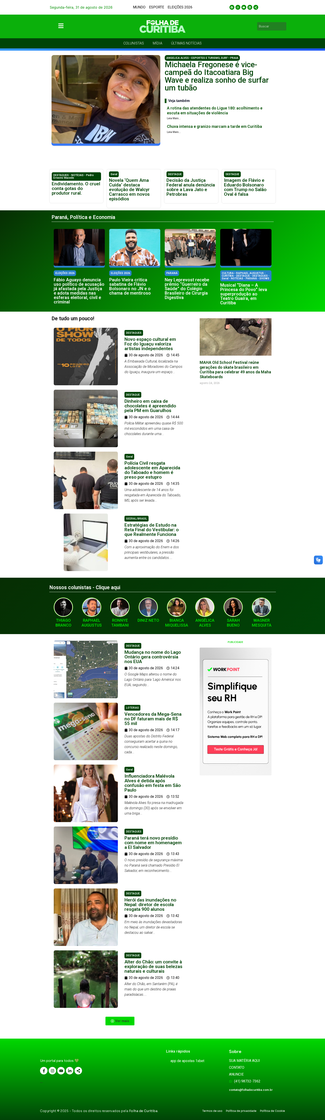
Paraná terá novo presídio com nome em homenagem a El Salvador (153, 842)
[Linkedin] (249, 7)
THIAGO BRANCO (63, 622)
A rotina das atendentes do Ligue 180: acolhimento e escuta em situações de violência (214, 110)
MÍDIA (157, 43)
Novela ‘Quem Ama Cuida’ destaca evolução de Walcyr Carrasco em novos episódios (129, 189)
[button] (119, 1021)
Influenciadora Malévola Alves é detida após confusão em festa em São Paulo (152, 783)
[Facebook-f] (44, 1070)
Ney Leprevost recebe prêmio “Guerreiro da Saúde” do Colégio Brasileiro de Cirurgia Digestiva (187, 288)
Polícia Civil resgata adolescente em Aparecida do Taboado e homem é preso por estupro (152, 470)
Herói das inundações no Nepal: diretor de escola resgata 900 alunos (150, 904)
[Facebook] (231, 7)
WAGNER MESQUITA (261, 622)
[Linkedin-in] (69, 1070)
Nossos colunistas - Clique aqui (84, 588)
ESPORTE (156, 7)
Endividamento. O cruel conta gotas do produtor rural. (76, 188)
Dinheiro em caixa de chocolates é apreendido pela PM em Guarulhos (150, 406)
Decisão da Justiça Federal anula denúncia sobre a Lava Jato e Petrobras (190, 187)
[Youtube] (243, 7)
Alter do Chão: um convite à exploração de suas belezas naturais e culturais (153, 966)
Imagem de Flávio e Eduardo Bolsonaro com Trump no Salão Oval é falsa (245, 187)
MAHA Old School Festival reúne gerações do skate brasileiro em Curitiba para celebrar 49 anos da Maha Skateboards (235, 369)
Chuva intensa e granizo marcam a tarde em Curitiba (214, 126)
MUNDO (139, 7)
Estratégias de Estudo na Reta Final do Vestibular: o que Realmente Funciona (151, 529)
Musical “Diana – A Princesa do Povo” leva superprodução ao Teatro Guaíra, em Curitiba (243, 293)
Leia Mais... (174, 118)
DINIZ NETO (148, 620)
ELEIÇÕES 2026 (180, 7)
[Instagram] (237, 7)
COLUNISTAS (133, 43)
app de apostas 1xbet (187, 1061)
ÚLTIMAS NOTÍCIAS (186, 43)
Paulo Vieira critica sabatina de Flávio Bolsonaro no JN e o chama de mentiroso (130, 286)
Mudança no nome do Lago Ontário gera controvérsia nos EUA (152, 657)
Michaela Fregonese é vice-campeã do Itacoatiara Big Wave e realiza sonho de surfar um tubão (217, 76)
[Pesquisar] (283, 26)
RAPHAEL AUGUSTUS (92, 622)
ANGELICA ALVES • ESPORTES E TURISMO (193, 57)
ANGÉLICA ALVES (204, 622)
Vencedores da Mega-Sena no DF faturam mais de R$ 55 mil (153, 719)
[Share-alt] (255, 7)
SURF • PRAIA (229, 57)
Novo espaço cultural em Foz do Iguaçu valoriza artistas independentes (150, 344)
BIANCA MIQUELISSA (176, 622)
